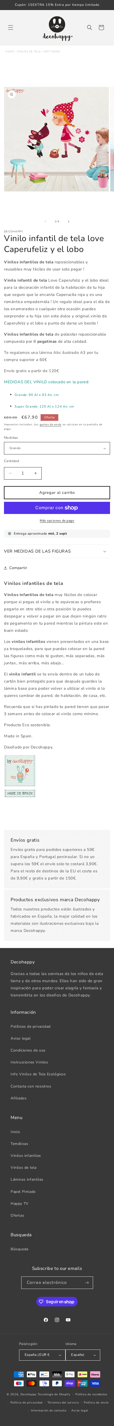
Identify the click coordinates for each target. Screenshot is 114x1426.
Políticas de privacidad (31, 1026)
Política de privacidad (26, 1403)
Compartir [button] (18, 567)
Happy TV (20, 1203)
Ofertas (17, 1215)
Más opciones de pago (57, 520)
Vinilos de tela (29, 51)
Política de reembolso (91, 1394)
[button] (10, 27)
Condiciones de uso (28, 1050)
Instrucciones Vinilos (29, 1062)
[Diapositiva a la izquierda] (45, 221)
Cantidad (11, 461)
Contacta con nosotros (31, 1086)
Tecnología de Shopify (54, 1394)
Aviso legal (21, 1038)
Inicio (15, 1131)
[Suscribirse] (87, 1282)
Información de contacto (49, 1411)
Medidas (11, 437)
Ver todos (51, 51)
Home (9, 51)
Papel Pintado (23, 1191)
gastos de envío (51, 424)
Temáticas (19, 1143)
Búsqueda (19, 1249)
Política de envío (96, 1403)
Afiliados (19, 1098)
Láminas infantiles (27, 1179)
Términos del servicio (63, 1403)
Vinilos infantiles (26, 1155)
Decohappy (28, 1394)
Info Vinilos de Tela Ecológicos (38, 1074)
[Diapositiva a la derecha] (68, 221)
